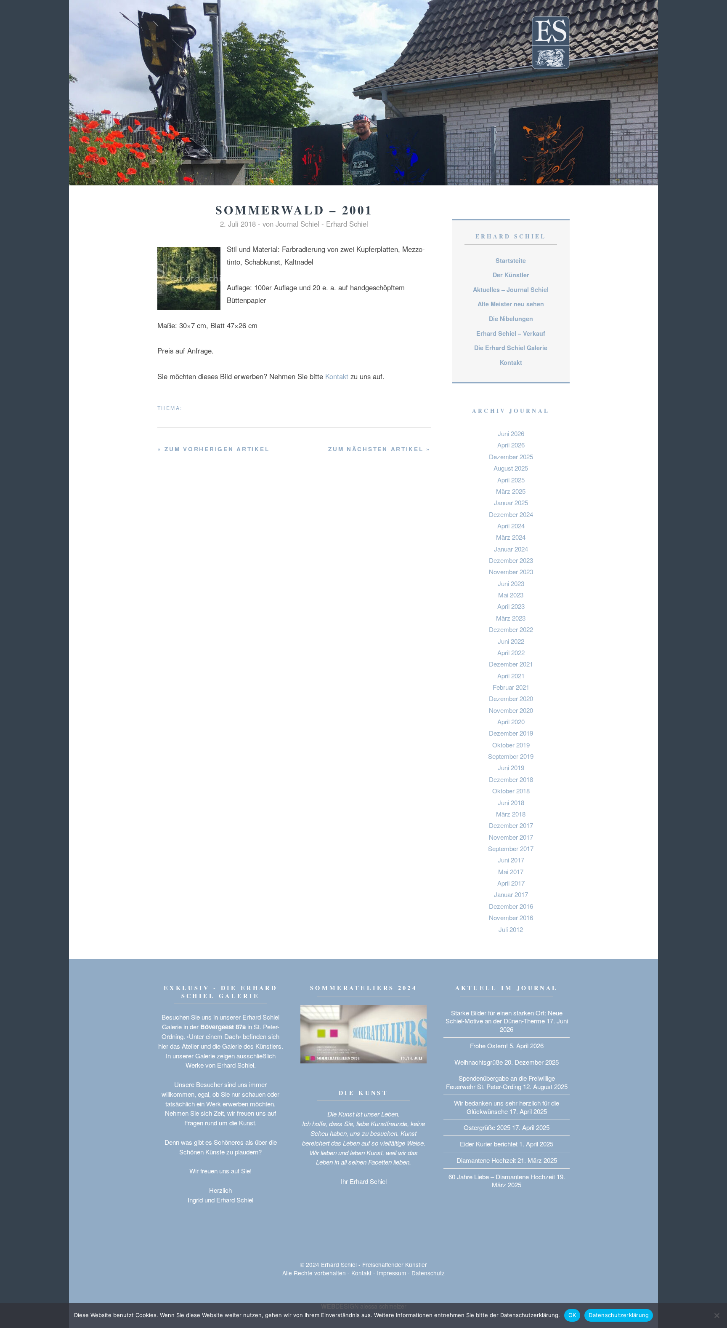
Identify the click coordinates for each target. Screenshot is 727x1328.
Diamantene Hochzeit (486, 1160)
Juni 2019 (511, 767)
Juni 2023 (511, 583)
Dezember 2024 (511, 514)
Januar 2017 (511, 894)
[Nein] (716, 1315)
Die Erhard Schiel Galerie (510, 347)
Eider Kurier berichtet (488, 1143)
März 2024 (510, 537)
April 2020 (511, 721)
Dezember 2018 (511, 779)
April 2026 (511, 444)
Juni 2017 (511, 859)
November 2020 (511, 710)
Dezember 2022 (511, 629)
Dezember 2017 (511, 825)
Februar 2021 (511, 687)
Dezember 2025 (511, 456)
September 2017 (510, 848)
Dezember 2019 (511, 732)
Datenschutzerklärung (619, 1315)
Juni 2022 (511, 641)
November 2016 (511, 917)
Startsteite (511, 260)
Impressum (391, 1273)
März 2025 (510, 491)
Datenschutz (428, 1273)
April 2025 (511, 479)
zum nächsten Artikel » (379, 449)
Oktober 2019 (511, 744)
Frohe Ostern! (489, 1045)
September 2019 (510, 756)
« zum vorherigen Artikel (213, 449)
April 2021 (511, 675)
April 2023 (511, 606)
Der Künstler (511, 274)
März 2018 (510, 813)
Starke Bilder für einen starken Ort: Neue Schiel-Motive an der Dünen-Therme (504, 1016)
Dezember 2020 (511, 698)
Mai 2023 (510, 594)
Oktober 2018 (511, 790)
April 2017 (511, 882)
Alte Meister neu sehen (511, 304)
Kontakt (336, 376)
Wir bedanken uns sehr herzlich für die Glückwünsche (506, 1107)
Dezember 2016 (511, 906)
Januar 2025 (511, 502)
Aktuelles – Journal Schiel (511, 289)
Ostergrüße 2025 (487, 1127)
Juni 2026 (511, 433)
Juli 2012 (511, 929)
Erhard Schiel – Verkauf (510, 333)
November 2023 (511, 571)
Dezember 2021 (511, 663)
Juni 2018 (511, 802)
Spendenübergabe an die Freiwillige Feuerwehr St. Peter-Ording (500, 1082)
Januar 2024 (511, 548)
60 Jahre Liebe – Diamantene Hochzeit (501, 1176)
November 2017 (511, 837)
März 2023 (510, 617)
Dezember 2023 (511, 560)
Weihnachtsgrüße (478, 1062)
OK (572, 1315)
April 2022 (511, 652)
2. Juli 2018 (238, 224)
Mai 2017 (510, 871)
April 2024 (511, 525)
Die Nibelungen (511, 318)
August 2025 (511, 467)
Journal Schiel (297, 224)
